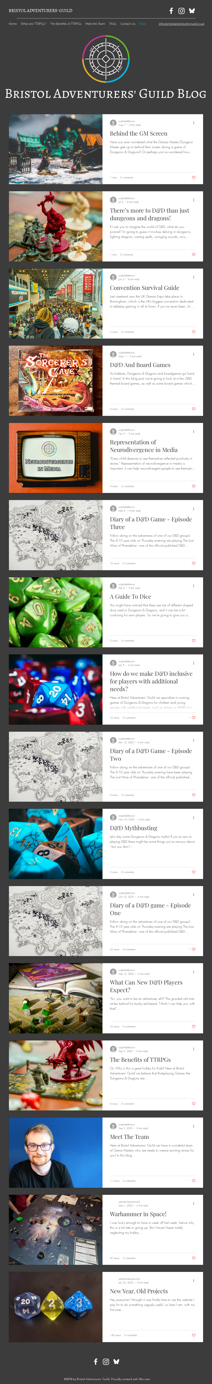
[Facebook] (171, 11)
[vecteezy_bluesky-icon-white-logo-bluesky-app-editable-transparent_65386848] (192, 11)
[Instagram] (181, 11)
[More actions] (195, 122)
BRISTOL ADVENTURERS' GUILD (40, 10)
